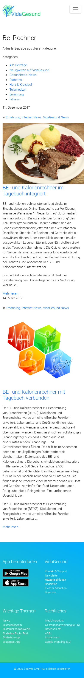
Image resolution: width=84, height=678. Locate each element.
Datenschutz (53, 629)
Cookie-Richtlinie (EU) (58, 642)
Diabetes (15, 79)
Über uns (50, 592)
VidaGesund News (56, 117)
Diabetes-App (11, 637)
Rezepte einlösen (55, 579)
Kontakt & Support (56, 571)
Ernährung (16, 94)
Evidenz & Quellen (56, 588)
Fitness (14, 99)
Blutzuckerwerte (13, 625)
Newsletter (51, 575)
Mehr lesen (10, 293)
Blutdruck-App (11, 642)
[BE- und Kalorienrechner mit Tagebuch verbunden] (40, 351)
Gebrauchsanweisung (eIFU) (62, 625)
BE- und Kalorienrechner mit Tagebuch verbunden (34, 394)
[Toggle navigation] (75, 9)
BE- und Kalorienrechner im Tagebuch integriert (33, 190)
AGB (47, 633)
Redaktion (51, 584)
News (6, 620)
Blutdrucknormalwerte (16, 629)
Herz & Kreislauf (20, 84)
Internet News (32, 117)
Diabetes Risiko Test (15, 633)
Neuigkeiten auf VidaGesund (29, 70)
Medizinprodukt (54, 620)
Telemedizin (17, 89)
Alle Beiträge (18, 65)
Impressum (52, 637)
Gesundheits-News (23, 74)
